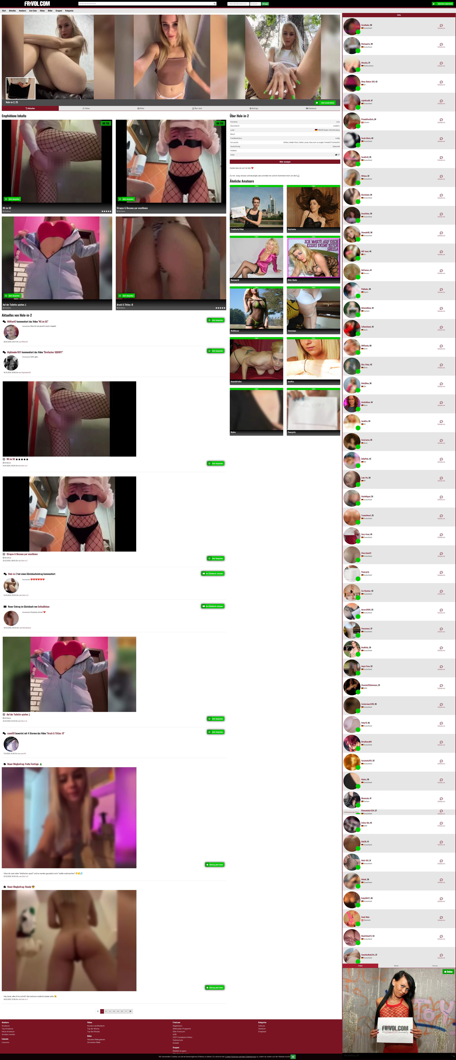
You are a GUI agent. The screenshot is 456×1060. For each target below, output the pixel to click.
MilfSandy (365, 345)
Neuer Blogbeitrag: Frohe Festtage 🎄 (24, 764)
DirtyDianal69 (366, 741)
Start (4, 10)
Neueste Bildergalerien (96, 1039)
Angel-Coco (365, 666)
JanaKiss (291, 381)
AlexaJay (364, 62)
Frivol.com (37, 3)
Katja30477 (365, 898)
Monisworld (235, 280)
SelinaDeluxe (44, 606)
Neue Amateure (8, 1031)
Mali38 (363, 841)
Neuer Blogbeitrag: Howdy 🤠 (21, 886)
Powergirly (292, 432)
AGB (174, 1034)
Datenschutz (178, 1040)
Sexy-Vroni (365, 534)
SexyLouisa (292, 229)
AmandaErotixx (236, 381)
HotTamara (365, 270)
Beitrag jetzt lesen (216, 864)
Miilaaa (364, 175)
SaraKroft (364, 157)
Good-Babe (365, 917)
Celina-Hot (365, 822)
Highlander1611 (14, 352)
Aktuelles (12, 10)
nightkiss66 (365, 100)
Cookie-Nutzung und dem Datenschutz (240, 1056)
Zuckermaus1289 (367, 704)
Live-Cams (33, 10)
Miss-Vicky (365, 364)
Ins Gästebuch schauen (214, 573)
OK (293, 1056)
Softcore (261, 1026)
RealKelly (364, 647)
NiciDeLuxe (235, 331)
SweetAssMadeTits (368, 954)
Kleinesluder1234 (367, 810)
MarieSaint (365, 194)
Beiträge (254, 108)
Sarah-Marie (365, 138)
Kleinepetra (365, 43)
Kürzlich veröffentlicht (95, 1026)
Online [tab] (399, 15)
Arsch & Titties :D (125, 304)
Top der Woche (93, 1028)
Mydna (233, 432)
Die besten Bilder (93, 1042)
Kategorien (69, 10)
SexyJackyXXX (366, 760)
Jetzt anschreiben (327, 102)
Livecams (5, 1042)
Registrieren (177, 1026)
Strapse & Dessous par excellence (132, 207)
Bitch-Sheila (292, 280)
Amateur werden (8, 1034)
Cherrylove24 (366, 553)
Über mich (198, 108)
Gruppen (59, 10)
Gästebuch (312, 108)
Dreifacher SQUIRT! (53, 352)
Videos (42, 10)
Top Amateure (7, 1028)
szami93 (11, 733)
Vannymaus (292, 331)
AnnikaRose (365, 402)
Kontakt (176, 1043)
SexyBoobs (365, 25)
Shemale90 (365, 232)
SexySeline (365, 213)
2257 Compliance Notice (182, 1037)
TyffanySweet (366, 326)
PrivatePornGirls (367, 119)
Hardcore (262, 1028)
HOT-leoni (365, 251)
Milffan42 (11, 321)
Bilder (50, 10)
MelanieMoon (366, 307)
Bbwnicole (365, 798)
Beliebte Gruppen (179, 1051)
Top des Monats (93, 1031)
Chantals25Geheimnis (369, 685)
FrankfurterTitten (237, 229)
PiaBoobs (364, 289)
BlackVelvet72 (366, 935)
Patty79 (364, 722)
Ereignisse (262, 1031)
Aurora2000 (365, 609)
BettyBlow (365, 383)
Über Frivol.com (179, 1031)
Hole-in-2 (24, 466)
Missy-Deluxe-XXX (368, 81)
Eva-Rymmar (365, 590)
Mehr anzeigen (285, 161)
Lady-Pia (364, 477)
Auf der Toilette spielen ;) (14, 304)
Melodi (363, 879)
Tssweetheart (366, 515)
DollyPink (364, 458)
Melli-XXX (364, 860)
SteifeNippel (365, 496)
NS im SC (7, 207)
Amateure (22, 10)
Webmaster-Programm (182, 1028)
